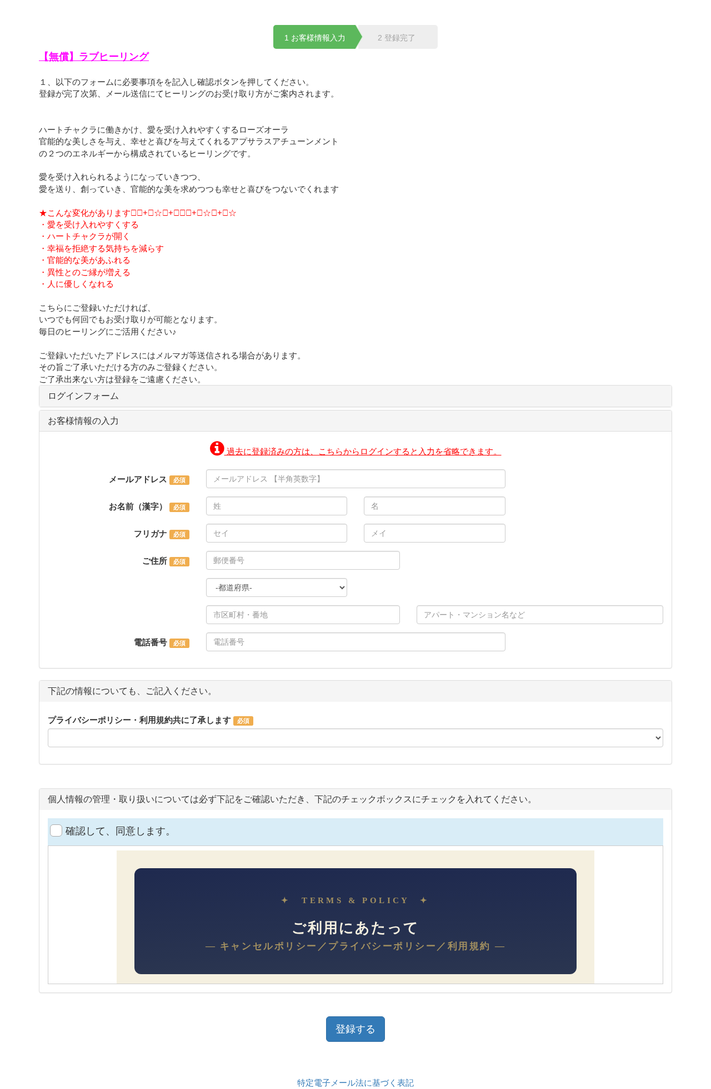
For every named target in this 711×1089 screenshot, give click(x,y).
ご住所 (154, 560)
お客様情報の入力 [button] (83, 421)
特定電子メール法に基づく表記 (355, 1082)
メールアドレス (138, 479)
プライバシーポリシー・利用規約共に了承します (139, 720)
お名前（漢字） (138, 506)
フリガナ (150, 533)
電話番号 (150, 642)
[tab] (355, 396)
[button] (356, 451)
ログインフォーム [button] (83, 396)
